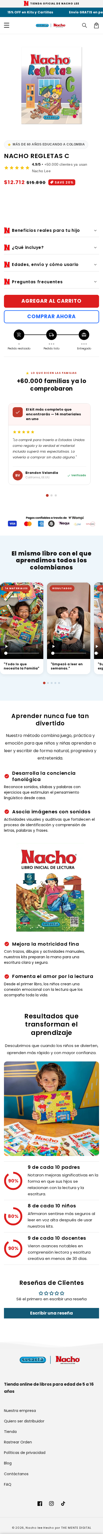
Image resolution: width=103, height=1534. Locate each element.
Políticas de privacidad (24, 1452)
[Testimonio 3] (52, 683)
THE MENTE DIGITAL (76, 1528)
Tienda (10, 1431)
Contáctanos (16, 1474)
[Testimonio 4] (55, 683)
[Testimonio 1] (44, 683)
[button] (85, 25)
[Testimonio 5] (59, 683)
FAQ (7, 1484)
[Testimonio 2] (48, 683)
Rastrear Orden (18, 1442)
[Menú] (6, 25)
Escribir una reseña (51, 1313)
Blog (8, 1463)
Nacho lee (34, 1528)
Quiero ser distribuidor (24, 1421)
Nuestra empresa (20, 1410)
